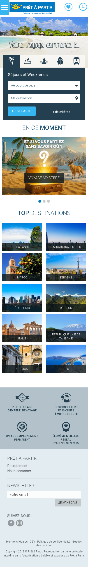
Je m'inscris (67, 502)
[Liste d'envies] (68, 7)
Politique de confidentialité (53, 541)
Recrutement (17, 466)
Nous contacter (19, 471)
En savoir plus (44, 166)
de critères (61, 112)
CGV (32, 541)
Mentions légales (17, 541)
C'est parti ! (21, 111)
